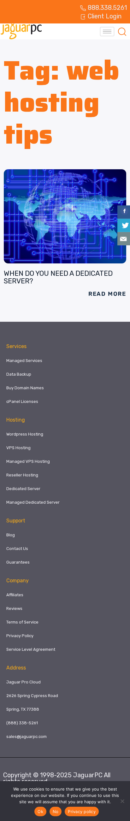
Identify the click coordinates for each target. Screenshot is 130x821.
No (56, 811)
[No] (122, 801)
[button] (122, 31)
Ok (40, 811)
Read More (107, 293)
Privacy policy (82, 811)
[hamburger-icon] (107, 31)
